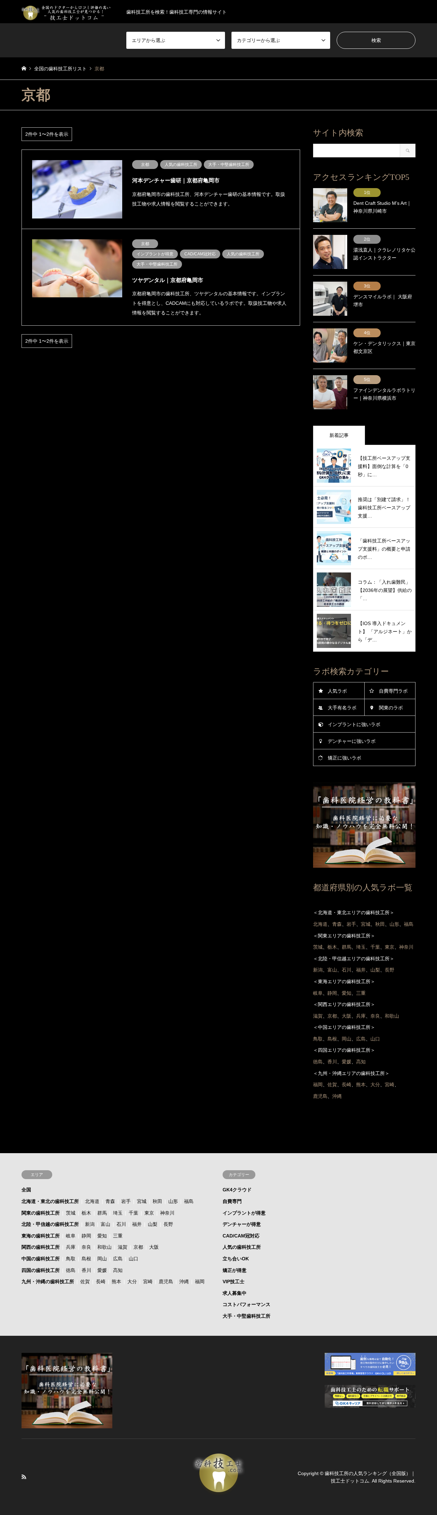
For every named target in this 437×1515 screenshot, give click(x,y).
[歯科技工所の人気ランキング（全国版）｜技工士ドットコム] (218, 1492)
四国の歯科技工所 (41, 1270)
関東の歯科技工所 (41, 1213)
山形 (173, 1201)
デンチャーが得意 (242, 1224)
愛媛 (102, 1270)
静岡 (86, 1235)
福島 (189, 1201)
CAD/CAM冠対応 (241, 1235)
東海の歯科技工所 (41, 1235)
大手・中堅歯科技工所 (246, 1316)
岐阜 (70, 1235)
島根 (86, 1258)
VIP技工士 (233, 1281)
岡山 (102, 1258)
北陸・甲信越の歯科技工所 (50, 1224)
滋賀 (122, 1247)
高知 (118, 1270)
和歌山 (104, 1247)
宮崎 (148, 1281)
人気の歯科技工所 (242, 1247)
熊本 (116, 1281)
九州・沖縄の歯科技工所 (48, 1281)
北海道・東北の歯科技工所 (50, 1201)
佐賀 (85, 1281)
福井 (137, 1224)
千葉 (133, 1213)
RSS (24, 1476)
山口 (133, 1258)
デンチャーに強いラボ (352, 741)
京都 (138, 1247)
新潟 (90, 1224)
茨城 (70, 1213)
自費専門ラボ (393, 691)
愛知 (102, 1235)
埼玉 (118, 1213)
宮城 (141, 1201)
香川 (86, 1270)
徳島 (70, 1270)
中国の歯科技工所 (41, 1258)
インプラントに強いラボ (354, 724)
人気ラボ (337, 691)
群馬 (102, 1213)
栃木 (86, 1213)
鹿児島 (166, 1281)
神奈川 (167, 1213)
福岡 (200, 1281)
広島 (118, 1258)
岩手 (126, 1201)
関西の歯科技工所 (41, 1247)
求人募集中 (234, 1293)
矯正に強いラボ (344, 758)
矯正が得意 (234, 1270)
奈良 (86, 1247)
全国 (26, 1189)
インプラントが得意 (244, 1213)
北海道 (92, 1201)
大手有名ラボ (342, 707)
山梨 (152, 1224)
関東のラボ (391, 707)
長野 (168, 1224)
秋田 (157, 1201)
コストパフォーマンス (246, 1304)
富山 (105, 1224)
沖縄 (184, 1281)
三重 (118, 1235)
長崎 (100, 1281)
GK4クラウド (237, 1189)
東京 (149, 1213)
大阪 (154, 1247)
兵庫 (70, 1247)
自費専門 (232, 1201)
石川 (121, 1224)
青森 (110, 1201)
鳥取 (70, 1258)
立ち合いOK (236, 1258)
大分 (132, 1281)
